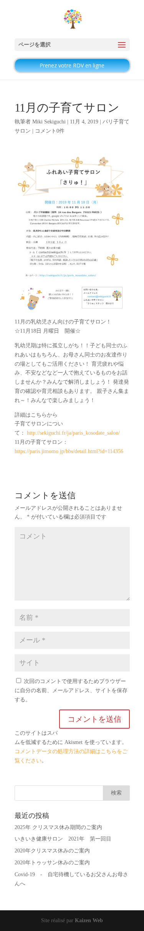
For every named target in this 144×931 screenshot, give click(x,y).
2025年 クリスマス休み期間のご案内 (58, 827)
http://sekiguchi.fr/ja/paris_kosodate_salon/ (73, 433)
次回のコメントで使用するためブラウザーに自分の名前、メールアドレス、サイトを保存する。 (71, 690)
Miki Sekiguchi (49, 122)
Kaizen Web (89, 920)
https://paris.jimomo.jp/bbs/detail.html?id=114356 (69, 451)
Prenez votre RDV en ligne (72, 65)
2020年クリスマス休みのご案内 (52, 851)
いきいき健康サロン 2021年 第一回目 (63, 839)
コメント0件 (50, 131)
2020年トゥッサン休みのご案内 (52, 862)
